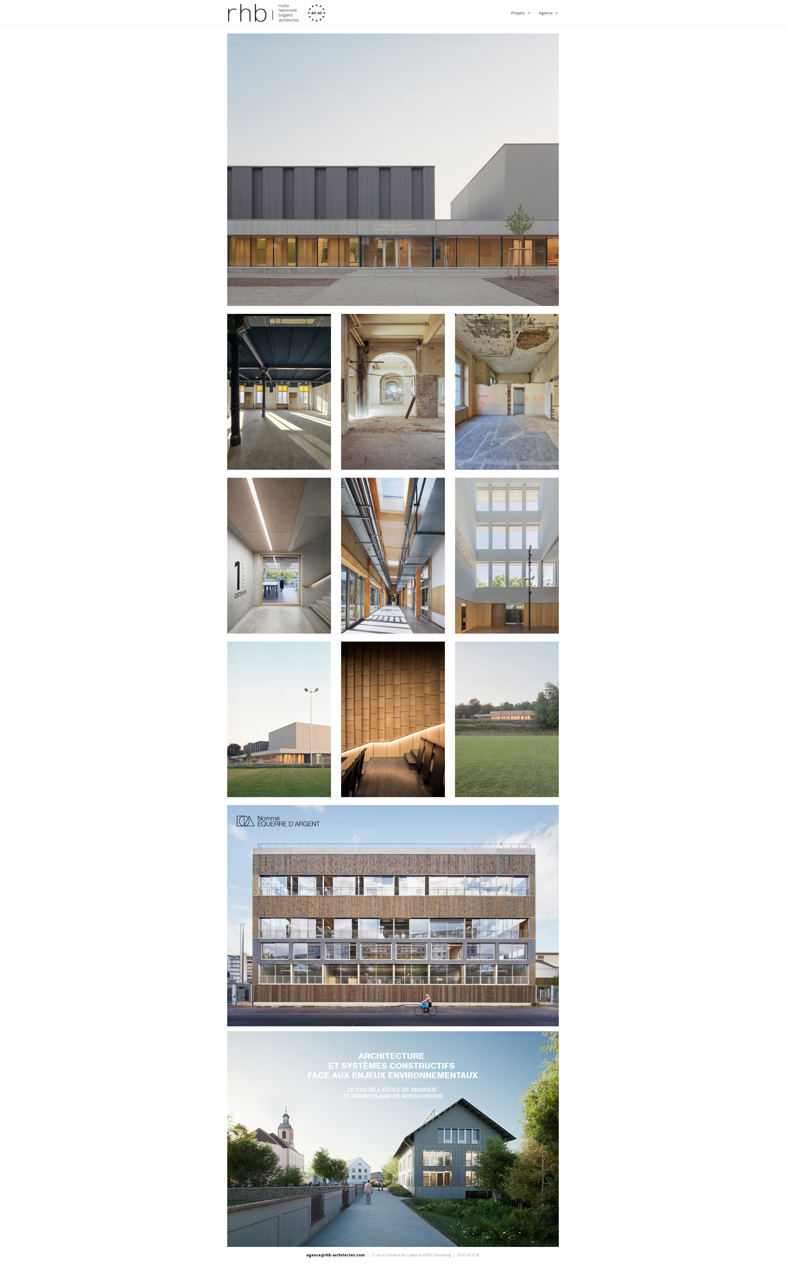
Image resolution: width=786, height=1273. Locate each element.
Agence (546, 13)
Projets (518, 13)
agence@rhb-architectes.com (335, 1255)
